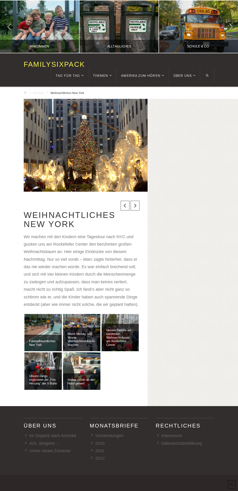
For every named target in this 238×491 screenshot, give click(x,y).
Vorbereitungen (109, 435)
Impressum (171, 435)
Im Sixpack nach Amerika (52, 435)
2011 (99, 450)
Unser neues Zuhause (49, 450)
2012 (99, 458)
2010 (99, 443)
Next (228, 26)
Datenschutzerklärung (181, 443)
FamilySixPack (54, 64)
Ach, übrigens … (44, 443)
